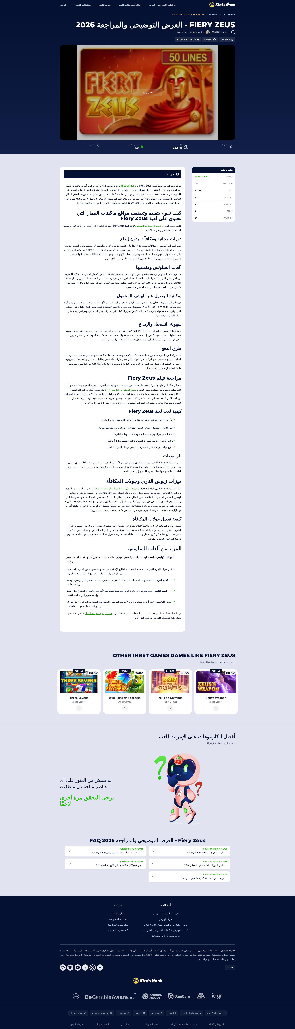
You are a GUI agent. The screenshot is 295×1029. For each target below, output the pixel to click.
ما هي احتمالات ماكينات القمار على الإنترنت (166, 924)
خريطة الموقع (77, 1024)
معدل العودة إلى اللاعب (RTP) (120, 389)
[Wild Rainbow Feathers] (124, 691)
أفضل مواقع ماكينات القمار (98, 613)
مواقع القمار (105, 4)
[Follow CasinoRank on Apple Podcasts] (63, 967)
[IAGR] (217, 996)
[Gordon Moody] (152, 996)
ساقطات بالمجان (82, 4)
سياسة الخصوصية (118, 919)
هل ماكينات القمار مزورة (166, 913)
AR (231, 967)
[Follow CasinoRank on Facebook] (100, 967)
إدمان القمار (126, 1024)
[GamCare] (179, 996)
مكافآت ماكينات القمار (130, 4)
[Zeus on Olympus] (170, 691)
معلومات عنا (118, 913)
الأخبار (63, 4)
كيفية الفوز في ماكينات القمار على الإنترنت (166, 930)
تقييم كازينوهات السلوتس (148, 225)
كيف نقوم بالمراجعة (118, 924)
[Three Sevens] (79, 691)
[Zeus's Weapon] (216, 691)
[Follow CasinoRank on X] (85, 967)
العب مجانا (147, 92)
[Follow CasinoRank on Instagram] (92, 967)
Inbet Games (201, 176)
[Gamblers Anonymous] (201, 996)
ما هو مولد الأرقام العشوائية (166, 936)
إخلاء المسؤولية (151, 1024)
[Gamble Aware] (110, 996)
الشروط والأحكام (216, 1024)
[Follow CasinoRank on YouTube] (78, 967)
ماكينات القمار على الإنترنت (162, 4)
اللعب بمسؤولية (102, 1024)
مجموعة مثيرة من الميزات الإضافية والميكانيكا (115, 488)
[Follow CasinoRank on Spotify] (70, 967)
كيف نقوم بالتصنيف (118, 930)
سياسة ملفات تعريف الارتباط (183, 1024)
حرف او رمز (165, 919)
